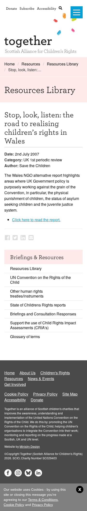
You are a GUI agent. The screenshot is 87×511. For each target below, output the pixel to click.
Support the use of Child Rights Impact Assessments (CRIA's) (43, 325)
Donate (11, 8)
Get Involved (15, 384)
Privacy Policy (45, 394)
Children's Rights (55, 373)
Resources (31, 64)
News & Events (41, 378)
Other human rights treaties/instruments (27, 293)
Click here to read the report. (36, 219)
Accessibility (46, 8)
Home (9, 64)
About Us (28, 373)
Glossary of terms (25, 336)
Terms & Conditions (43, 500)
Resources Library (62, 64)
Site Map (70, 394)
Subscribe (27, 8)
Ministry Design (30, 446)
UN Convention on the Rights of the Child (40, 280)
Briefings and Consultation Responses (43, 314)
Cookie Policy (16, 394)
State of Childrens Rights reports (38, 305)
